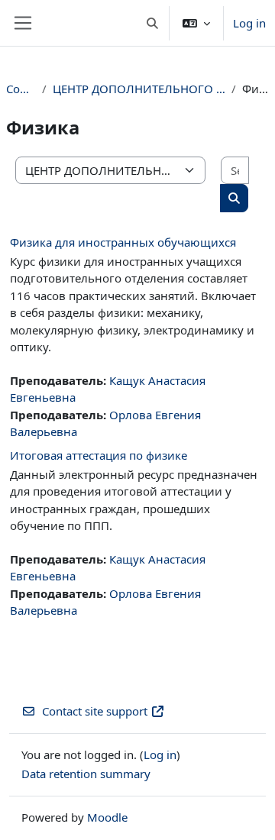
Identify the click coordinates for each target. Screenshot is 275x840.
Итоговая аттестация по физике (98, 455)
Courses (21, 88)
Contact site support (94, 711)
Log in (249, 23)
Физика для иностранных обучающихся (123, 242)
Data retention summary (85, 773)
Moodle (107, 817)
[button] (153, 23)
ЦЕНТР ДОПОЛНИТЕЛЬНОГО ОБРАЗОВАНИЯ (139, 88)
